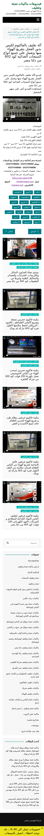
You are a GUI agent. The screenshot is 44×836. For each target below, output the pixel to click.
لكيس (9, 212)
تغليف (26, 207)
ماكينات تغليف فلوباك (30, 694)
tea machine (33, 561)
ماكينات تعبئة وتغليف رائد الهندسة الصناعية (25, 655)
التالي (10, 231)
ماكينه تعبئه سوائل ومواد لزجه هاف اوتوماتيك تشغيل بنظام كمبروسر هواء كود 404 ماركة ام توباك (22, 751)
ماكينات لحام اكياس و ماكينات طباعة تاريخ (24, 701)
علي (27, 212)
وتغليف (15, 222)
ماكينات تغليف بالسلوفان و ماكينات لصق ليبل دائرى (22, 675)
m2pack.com (17, 185)
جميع (15, 207)
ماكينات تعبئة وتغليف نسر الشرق (25, 668)
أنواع (27, 192)
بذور (13, 202)
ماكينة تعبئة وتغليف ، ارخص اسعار (25, 708)
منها (36, 222)
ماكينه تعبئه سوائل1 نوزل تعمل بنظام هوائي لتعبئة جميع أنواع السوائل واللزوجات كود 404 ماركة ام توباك (24, 763)
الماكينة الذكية (33, 572)
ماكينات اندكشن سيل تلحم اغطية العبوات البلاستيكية (22, 591)
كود (18, 212)
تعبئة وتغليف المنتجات (30, 578)
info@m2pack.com (25, 181)
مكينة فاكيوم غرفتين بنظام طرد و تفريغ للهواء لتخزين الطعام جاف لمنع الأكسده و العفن (23, 420)
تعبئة (36, 207)
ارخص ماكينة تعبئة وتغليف (28, 567)
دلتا (37, 212)
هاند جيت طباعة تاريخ (30, 731)
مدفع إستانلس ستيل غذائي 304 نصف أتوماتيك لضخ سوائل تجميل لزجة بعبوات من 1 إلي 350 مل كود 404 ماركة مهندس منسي (22, 788)
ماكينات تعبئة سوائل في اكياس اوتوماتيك (22, 622)
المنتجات (24, 197)
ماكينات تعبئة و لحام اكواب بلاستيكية (24, 633)
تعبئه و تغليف (33, 584)
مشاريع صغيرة (33, 720)
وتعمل (26, 222)
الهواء (13, 197)
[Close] (42, 828)
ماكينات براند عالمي (31, 598)
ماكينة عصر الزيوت (31, 714)
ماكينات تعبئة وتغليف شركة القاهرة (26, 362)
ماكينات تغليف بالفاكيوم (32, 69)
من (15, 217)
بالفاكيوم (35, 202)
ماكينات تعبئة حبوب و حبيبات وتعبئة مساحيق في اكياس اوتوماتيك (24, 614)
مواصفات (35, 725)
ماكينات (35, 217)
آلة (37, 192)
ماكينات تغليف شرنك (30, 688)
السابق (33, 231)
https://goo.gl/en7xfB (22, 178)
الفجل (36, 197)
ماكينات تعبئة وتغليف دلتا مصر (28, 66)
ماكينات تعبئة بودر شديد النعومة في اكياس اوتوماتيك (25, 605)
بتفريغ (23, 202)
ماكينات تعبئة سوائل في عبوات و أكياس (24, 264)
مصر (24, 217)
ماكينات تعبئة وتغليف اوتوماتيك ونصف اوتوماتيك (23, 640)
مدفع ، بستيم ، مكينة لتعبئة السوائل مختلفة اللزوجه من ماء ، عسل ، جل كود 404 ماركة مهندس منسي (23, 775)
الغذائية (17, 192)
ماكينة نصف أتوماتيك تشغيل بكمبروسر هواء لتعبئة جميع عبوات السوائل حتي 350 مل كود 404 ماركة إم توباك (22, 802)
